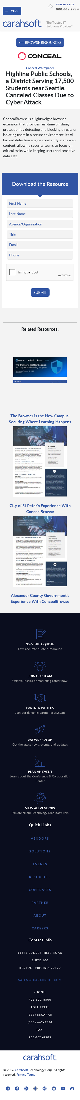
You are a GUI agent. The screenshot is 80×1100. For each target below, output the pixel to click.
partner (40, 902)
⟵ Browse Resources (40, 42)
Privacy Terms (25, 1074)
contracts (40, 890)
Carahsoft (21, 1070)
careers (40, 928)
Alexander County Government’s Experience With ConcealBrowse (40, 598)
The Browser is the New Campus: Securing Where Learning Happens (40, 418)
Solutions (40, 851)
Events (40, 864)
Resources (40, 877)
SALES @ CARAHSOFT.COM (40, 980)
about (40, 915)
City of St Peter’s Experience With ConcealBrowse (40, 508)
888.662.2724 (67, 9)
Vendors (40, 838)
